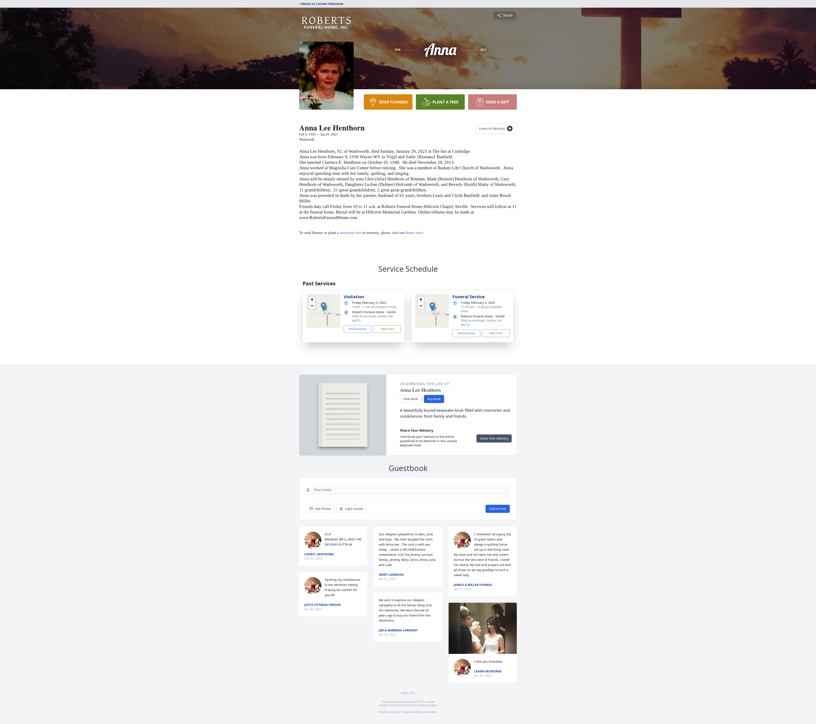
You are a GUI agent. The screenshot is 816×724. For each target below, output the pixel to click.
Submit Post (497, 509)
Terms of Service (419, 705)
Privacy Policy (396, 705)
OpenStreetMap (412, 712)
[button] (323, 306)
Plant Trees (387, 329)
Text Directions (357, 329)
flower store (414, 232)
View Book (411, 399)
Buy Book (434, 399)
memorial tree (350, 232)
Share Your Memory (494, 438)
